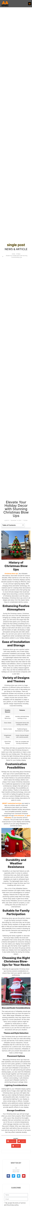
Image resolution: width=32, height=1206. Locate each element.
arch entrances (19, 815)
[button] (29, 3)
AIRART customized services (12, 803)
